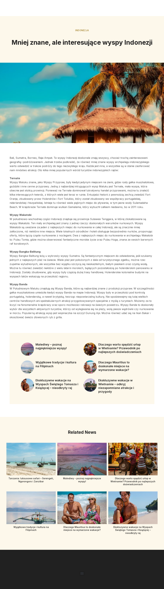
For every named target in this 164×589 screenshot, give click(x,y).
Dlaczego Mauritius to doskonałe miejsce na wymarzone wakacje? (114, 366)
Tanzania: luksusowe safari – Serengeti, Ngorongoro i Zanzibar (31, 480)
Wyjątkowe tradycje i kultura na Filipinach (31, 528)
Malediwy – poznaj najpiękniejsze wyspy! (82, 480)
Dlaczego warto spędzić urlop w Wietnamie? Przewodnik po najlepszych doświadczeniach (119, 348)
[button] (82, 573)
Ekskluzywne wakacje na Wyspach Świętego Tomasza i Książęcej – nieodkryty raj (57, 384)
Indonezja (82, 30)
